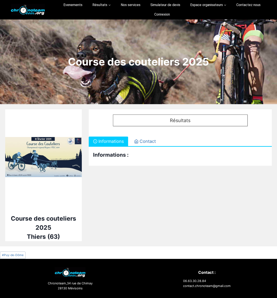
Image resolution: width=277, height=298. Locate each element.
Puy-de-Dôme (13, 255)
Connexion (162, 14)
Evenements (72, 5)
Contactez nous (248, 5)
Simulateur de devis (165, 5)
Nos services (130, 5)
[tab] (108, 141)
